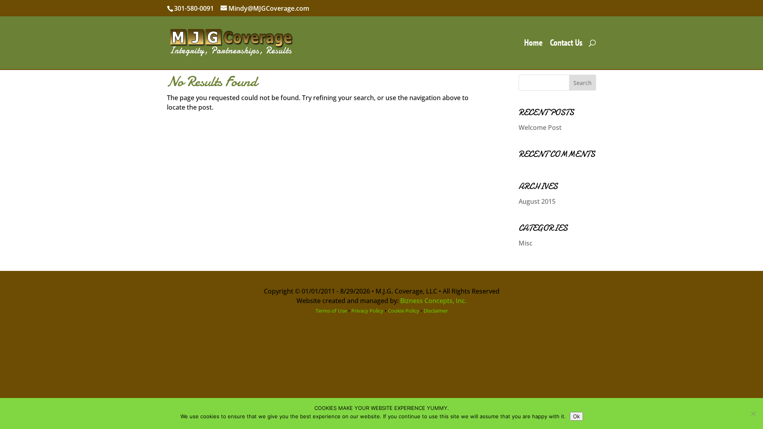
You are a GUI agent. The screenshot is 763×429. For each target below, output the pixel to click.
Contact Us (566, 44)
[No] (753, 413)
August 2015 (537, 201)
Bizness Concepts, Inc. (433, 300)
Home (533, 44)
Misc (526, 243)
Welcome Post (540, 127)
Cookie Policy (403, 310)
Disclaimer (436, 310)
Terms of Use (331, 310)
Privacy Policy (367, 310)
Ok (576, 416)
